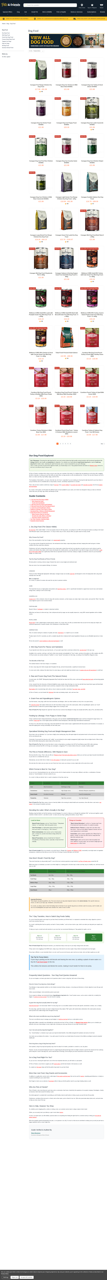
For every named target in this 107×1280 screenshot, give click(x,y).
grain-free (72, 573)
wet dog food (83, 650)
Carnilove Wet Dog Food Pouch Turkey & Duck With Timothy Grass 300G (92, 354)
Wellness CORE (78, 850)
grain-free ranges (35, 704)
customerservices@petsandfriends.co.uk (56, 18)
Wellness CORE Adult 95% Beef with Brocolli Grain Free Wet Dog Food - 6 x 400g (66, 314)
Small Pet (34, 12)
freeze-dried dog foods (87, 679)
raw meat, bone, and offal (79, 689)
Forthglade (40, 609)
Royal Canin (32, 622)
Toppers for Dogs (6, 41)
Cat (25, 12)
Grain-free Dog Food (7, 37)
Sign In (89, 7)
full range (39, 1067)
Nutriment (51, 692)
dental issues (73, 843)
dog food (56, 484)
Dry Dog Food (6, 33)
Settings (5, 1277)
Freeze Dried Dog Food (8, 39)
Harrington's (61, 632)
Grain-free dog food (33, 1005)
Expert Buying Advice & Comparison (39, 512)
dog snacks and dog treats (63, 1076)
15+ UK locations (55, 760)
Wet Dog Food (6, 35)
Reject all (14, 1277)
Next (102, 443)
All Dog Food (5, 45)
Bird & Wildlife (47, 12)
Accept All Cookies (26, 1277)
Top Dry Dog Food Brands (38, 502)
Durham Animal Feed (7, 47)
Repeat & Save (93, 465)
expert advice (57, 1063)
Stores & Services (77, 12)
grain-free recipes (62, 589)
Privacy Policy (4, 1273)
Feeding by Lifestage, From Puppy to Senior (41, 509)
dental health (57, 540)
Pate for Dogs (5, 43)
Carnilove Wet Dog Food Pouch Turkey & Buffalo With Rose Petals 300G (41, 394)
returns (61, 1112)
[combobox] (49, 5)
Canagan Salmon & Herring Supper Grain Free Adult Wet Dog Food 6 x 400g (66, 274)
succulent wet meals (76, 484)
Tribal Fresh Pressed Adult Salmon (67, 352)
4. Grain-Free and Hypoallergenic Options (40, 507)
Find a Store (82, 7)
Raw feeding (32, 689)
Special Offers (7, 12)
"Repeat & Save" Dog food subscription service (65, 755)
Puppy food (36, 720)
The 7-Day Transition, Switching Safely (39, 519)
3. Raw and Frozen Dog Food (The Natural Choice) (42, 506)
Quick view (39, 71)
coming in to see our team (40, 997)
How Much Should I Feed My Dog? (40, 517)
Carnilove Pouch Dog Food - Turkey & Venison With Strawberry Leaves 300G (66, 432)
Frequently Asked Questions (37, 520)
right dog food (88, 480)
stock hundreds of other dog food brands (49, 641)
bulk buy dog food (63, 1019)
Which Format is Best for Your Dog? (40, 514)
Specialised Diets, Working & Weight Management (42, 511)
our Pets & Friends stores (84, 861)
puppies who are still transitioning (88, 670)
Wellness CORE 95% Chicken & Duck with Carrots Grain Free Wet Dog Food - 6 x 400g (41, 354)
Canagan (69, 850)
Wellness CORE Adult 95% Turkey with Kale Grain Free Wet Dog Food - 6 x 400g (92, 274)
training (82, 1076)
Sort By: (31, 51)
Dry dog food (32, 529)
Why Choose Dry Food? (38, 501)
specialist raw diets (87, 484)
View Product (41, 68)
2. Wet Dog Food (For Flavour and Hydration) (41, 504)
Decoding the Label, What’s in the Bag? (41, 515)
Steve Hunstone (35, 1133)
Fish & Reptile (61, 12)
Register (94, 7)
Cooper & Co (32, 599)
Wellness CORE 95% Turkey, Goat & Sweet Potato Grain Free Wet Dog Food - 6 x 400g (92, 314)
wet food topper (42, 962)
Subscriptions (91, 12)
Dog (18, 12)
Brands (102, 12)
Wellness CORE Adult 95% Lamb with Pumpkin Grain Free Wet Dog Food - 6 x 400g (41, 314)
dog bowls (51, 1081)
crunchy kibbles (65, 484)
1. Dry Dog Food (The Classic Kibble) (39, 499)
